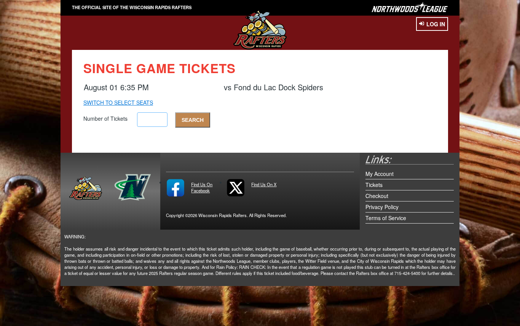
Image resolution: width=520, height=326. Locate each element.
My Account (379, 173)
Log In (435, 24)
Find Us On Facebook (201, 187)
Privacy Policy (382, 207)
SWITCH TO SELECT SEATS (118, 102)
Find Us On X (263, 184)
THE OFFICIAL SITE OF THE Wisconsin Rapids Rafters (131, 7)
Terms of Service (385, 218)
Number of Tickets (105, 118)
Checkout (376, 196)
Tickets (374, 185)
